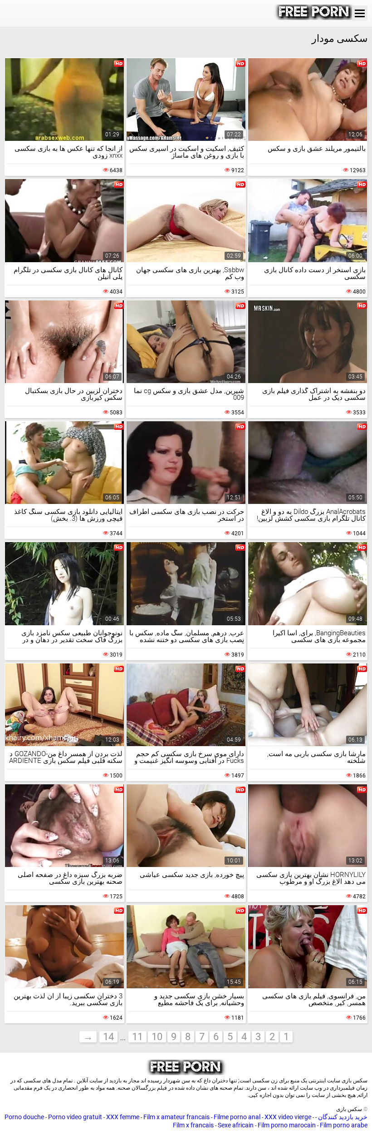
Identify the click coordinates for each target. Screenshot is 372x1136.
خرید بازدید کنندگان (342, 1117)
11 (137, 1036)
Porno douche (24, 1117)
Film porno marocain (287, 1125)
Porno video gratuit (75, 1117)
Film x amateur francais (176, 1117)
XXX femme (122, 1117)
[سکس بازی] (314, 17)
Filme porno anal (237, 1117)
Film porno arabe (343, 1125)
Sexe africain (236, 1125)
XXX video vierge (287, 1117)
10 (157, 1036)
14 (108, 1036)
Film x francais (193, 1125)
